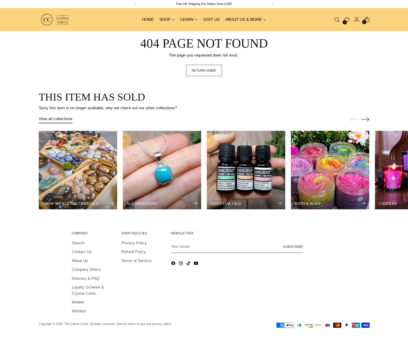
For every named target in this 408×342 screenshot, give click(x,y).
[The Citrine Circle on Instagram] (181, 264)
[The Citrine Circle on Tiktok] (189, 264)
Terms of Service (136, 261)
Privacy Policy (134, 243)
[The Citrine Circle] (55, 19)
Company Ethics (86, 269)
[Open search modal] (337, 19)
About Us (80, 261)
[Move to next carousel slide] (365, 119)
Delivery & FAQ (85, 278)
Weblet (78, 302)
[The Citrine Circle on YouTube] (196, 264)
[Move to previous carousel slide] (354, 119)
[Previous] (135, 4)
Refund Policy (133, 252)
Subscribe (293, 247)
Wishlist (79, 311)
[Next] (272, 4)
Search (78, 243)
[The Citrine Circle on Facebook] (174, 264)
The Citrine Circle (76, 324)
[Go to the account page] (356, 19)
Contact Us (82, 252)
